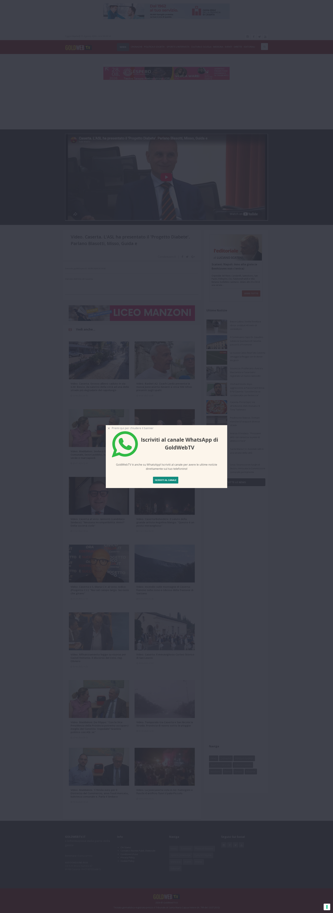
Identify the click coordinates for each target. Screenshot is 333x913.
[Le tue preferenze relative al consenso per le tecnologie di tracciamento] (327, 907)
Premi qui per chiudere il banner (131, 428)
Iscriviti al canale (165, 480)
